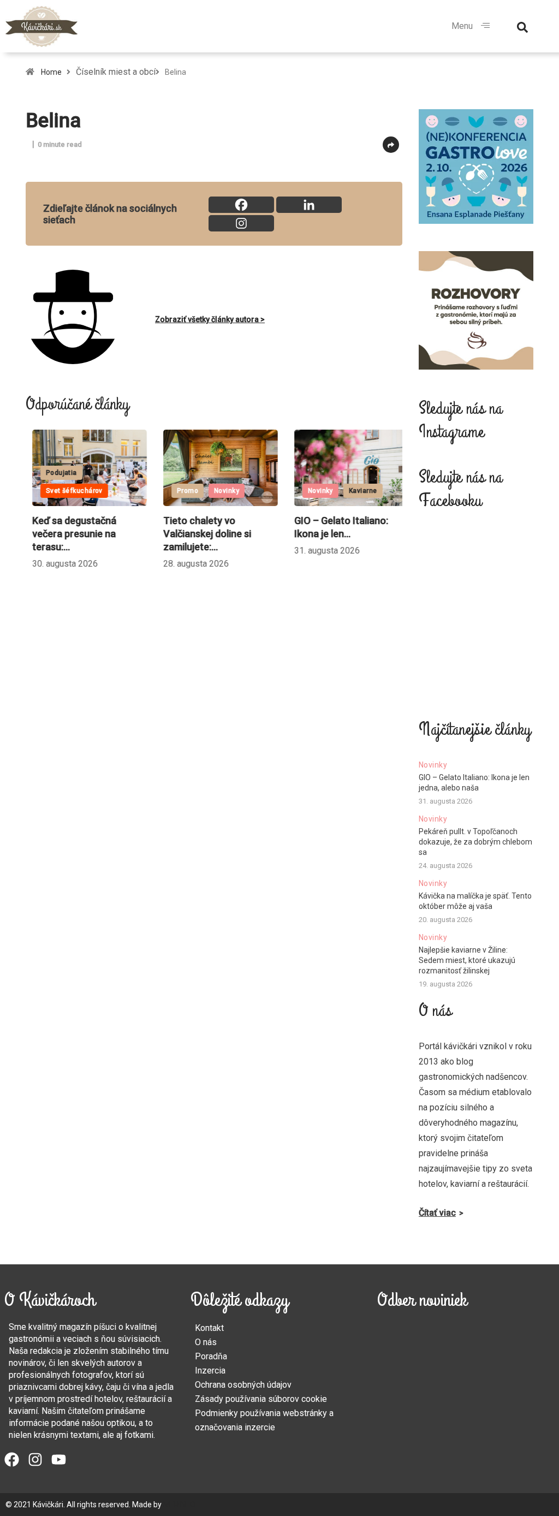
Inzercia (210, 1370)
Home (51, 72)
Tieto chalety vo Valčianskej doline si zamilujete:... (201, 533)
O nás (206, 1342)
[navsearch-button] (522, 26)
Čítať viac (437, 1213)
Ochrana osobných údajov (243, 1385)
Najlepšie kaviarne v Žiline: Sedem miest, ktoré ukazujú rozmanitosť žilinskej (467, 960)
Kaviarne (356, 491)
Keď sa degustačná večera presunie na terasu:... (68, 533)
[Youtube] (58, 1459)
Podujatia (54, 473)
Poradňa (211, 1356)
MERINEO (179, 1504)
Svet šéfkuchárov (67, 491)
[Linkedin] (309, 205)
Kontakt (209, 1328)
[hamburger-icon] (485, 26)
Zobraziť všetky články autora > (210, 319)
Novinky (220, 491)
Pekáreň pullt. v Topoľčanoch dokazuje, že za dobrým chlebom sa (475, 842)
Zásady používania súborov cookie (261, 1399)
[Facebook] (241, 205)
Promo (181, 491)
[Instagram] (241, 223)
